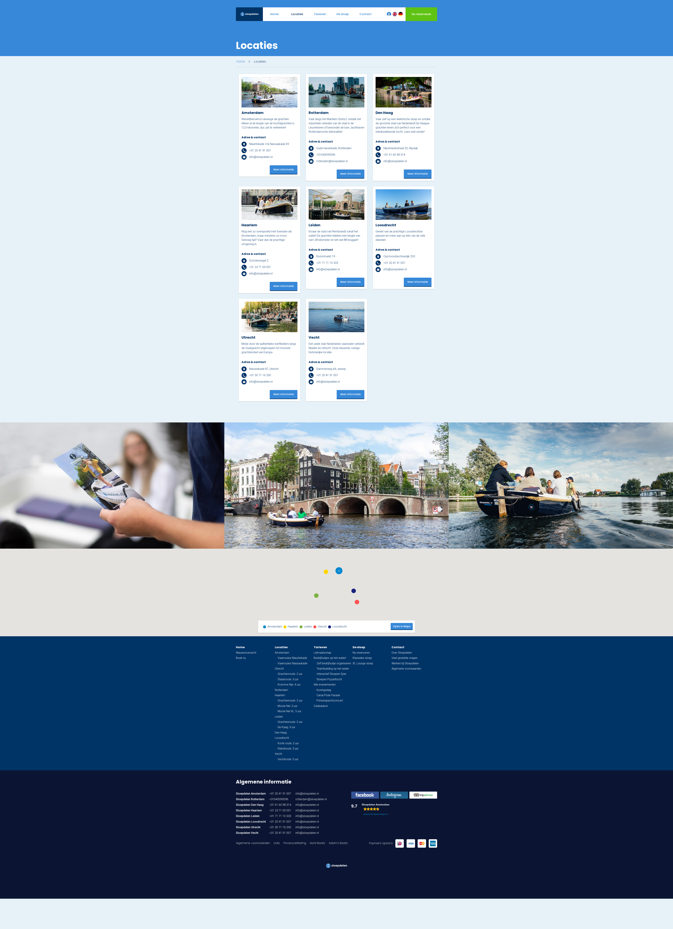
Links (277, 843)
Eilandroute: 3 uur (288, 748)
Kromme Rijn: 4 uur (289, 684)
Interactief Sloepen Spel (331, 674)
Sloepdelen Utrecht (248, 827)
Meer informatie (283, 169)
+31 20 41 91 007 (260, 150)
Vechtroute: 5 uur (288, 759)
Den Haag (281, 732)
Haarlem (280, 695)
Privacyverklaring (294, 843)
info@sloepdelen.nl (261, 157)
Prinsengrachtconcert (330, 700)
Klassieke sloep (362, 658)
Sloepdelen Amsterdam (251, 793)
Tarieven (320, 647)
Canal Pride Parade (328, 695)
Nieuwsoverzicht (246, 652)
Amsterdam (282, 652)
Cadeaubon (321, 706)
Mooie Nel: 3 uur (287, 706)
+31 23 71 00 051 (260, 267)
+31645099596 (325, 154)
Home (240, 61)
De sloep (359, 647)
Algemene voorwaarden (406, 668)
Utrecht (279, 668)
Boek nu (241, 658)
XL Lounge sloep (363, 663)
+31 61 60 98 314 (394, 154)
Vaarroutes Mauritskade (292, 658)
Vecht (278, 753)
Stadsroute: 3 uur (288, 679)
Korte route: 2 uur (288, 743)
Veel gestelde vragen (404, 658)
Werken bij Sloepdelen (405, 663)
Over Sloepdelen (402, 652)
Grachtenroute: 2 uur (290, 674)
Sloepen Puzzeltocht (329, 679)
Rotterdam (281, 690)
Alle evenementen (325, 684)
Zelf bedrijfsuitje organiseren (334, 663)
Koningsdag (324, 690)
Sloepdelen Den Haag (250, 804)
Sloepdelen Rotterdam (250, 799)
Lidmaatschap (322, 652)
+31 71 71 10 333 (327, 263)
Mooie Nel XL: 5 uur (289, 711)
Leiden (279, 716)
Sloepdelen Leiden (248, 816)
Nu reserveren (361, 652)
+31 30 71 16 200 (260, 375)
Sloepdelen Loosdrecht (251, 821)
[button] (326, 571)
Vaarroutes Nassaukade (292, 663)
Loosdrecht (282, 738)
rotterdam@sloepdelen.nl (332, 161)
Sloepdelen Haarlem (249, 810)
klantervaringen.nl (380, 814)
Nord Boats (317, 843)
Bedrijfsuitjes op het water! (330, 658)
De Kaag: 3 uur (286, 727)
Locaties (281, 647)
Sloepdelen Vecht (247, 833)
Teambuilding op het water (333, 668)
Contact (398, 647)
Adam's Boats (338, 843)
